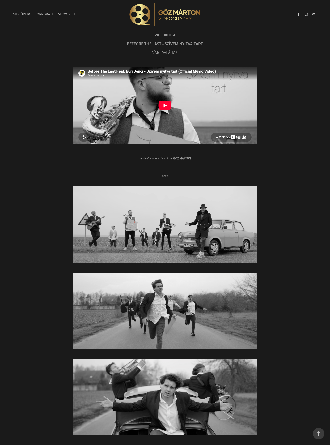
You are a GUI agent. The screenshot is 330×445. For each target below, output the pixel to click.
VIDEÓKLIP (21, 14)
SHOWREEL (67, 14)
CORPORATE (44, 14)
